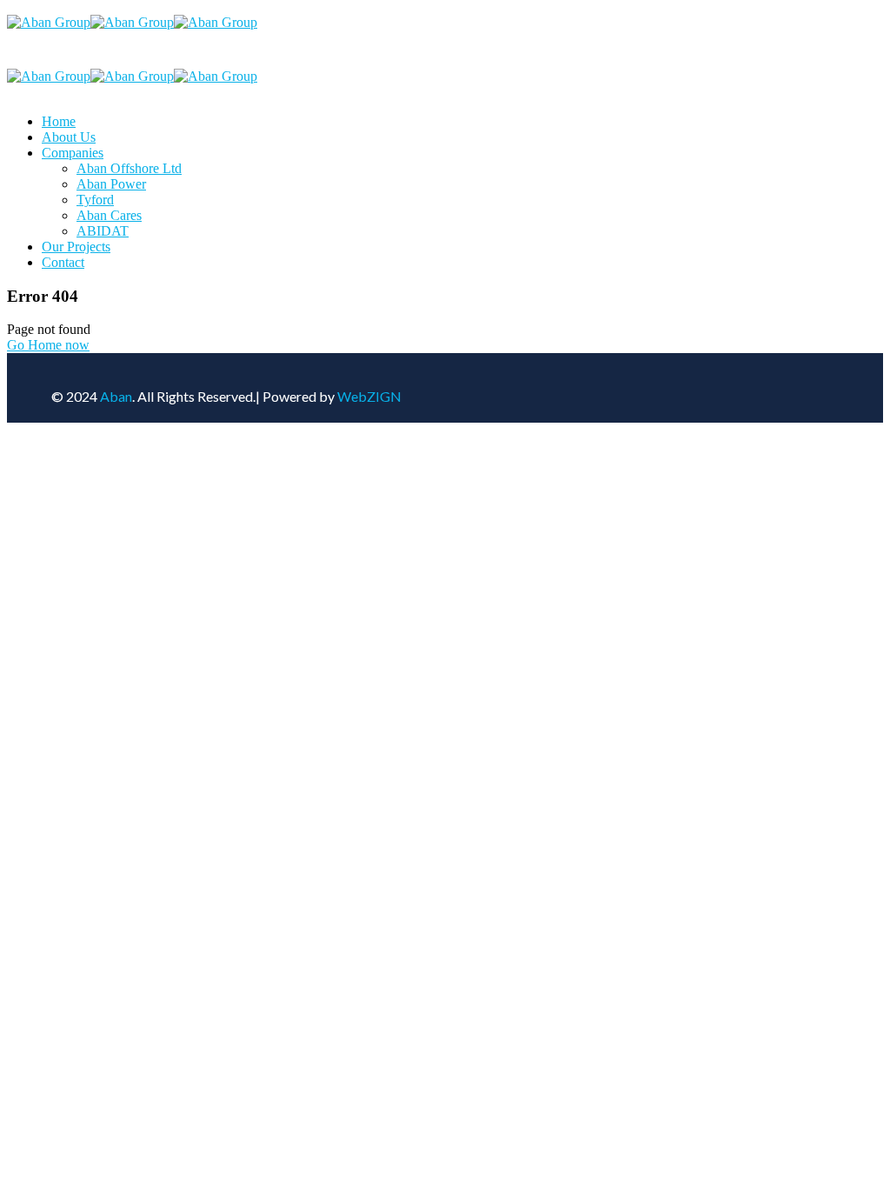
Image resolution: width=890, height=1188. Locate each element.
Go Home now (48, 344)
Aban (116, 396)
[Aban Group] (48, 22)
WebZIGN (369, 396)
